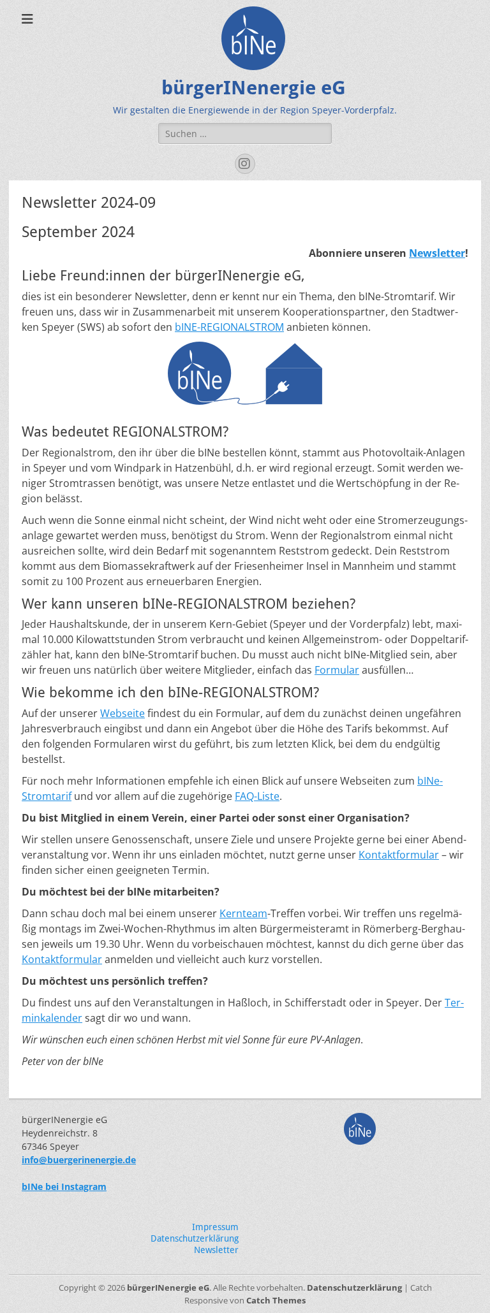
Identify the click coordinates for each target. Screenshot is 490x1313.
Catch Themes (276, 1300)
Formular (337, 670)
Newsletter (437, 253)
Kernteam (243, 913)
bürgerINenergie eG (253, 87)
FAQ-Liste (257, 796)
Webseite (122, 713)
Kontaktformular (399, 855)
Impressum (215, 1227)
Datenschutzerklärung (195, 1238)
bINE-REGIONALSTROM (229, 327)
